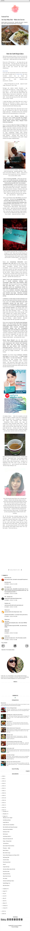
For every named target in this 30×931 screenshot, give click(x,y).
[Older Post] (27, 647)
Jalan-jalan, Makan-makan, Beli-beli (9, 869)
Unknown (6, 610)
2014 (3, 805)
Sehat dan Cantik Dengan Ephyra (8, 880)
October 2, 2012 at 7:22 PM (11, 600)
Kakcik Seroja (7, 577)
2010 (3, 913)
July (3, 893)
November (5, 813)
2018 (3, 795)
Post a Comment (4, 642)
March (4, 903)
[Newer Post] (3, 647)
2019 (3, 793)
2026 (3, 776)
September (5, 888)
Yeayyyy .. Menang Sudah (7, 841)
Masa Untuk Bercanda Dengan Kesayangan (10, 827)
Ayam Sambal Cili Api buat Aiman (8, 845)
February (4, 905)
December (5, 811)
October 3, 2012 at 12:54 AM (11, 633)
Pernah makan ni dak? (10, 748)
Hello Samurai (5, 834)
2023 (3, 783)
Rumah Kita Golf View (6, 873)
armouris (6, 636)
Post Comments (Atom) (10, 649)
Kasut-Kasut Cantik (6, 871)
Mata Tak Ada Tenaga (6, 852)
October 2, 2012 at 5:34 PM (11, 584)
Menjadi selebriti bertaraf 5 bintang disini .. (14, 728)
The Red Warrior (6, 843)
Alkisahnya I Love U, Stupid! (7, 817)
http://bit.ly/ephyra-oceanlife (21, 637)
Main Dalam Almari (6, 885)
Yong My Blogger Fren (6, 883)
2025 (3, 778)
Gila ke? (4, 864)
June (4, 895)
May (3, 898)
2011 (3, 911)
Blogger (17, 926)
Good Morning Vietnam (7, 820)
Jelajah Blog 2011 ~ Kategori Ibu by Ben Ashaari (15, 714)
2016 (3, 800)
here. (6, 522)
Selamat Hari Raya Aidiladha (8, 829)
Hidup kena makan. (10, 734)
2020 (3, 790)
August (4, 891)
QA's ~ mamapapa (8, 596)
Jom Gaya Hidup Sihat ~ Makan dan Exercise (12, 20)
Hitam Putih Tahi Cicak (7, 876)
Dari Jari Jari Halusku (18, 925)
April (4, 900)
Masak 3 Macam (5, 850)
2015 (3, 802)
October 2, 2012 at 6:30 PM (11, 593)
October (4, 816)
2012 (3, 809)
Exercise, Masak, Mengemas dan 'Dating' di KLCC (11, 855)
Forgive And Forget (6, 866)
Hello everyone (3, 702)
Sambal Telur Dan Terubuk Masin (8, 824)
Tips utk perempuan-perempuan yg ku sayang (14, 741)
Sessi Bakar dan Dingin (10, 754)
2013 (3, 807)
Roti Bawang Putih (6, 857)
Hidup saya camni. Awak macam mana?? (13, 761)
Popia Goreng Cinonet (6, 862)
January (4, 907)
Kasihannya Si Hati (6, 831)
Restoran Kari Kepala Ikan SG (8, 838)
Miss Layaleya (7, 587)
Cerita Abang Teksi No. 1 (7, 836)
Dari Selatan (5, 878)
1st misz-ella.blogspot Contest (12, 707)
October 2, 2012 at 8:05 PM (11, 616)
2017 (3, 797)
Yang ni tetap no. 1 (10, 721)
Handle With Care (6, 822)
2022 (3, 785)
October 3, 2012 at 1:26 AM (11, 639)
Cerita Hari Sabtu (6, 859)
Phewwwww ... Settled (6, 848)
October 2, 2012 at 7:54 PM (11, 607)
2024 (3, 781)
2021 (3, 788)
